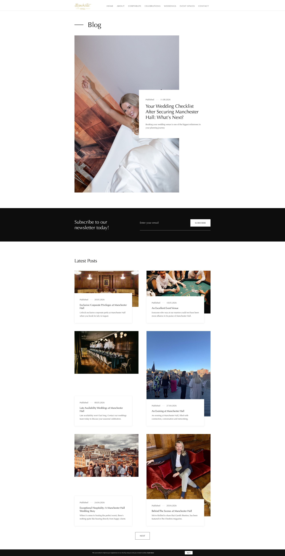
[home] (82, 6)
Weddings (170, 6)
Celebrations (153, 6)
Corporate (134, 6)
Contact (203, 6)
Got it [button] (188, 553)
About (121, 6)
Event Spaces (187, 6)
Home (110, 6)
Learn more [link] (150, 553)
